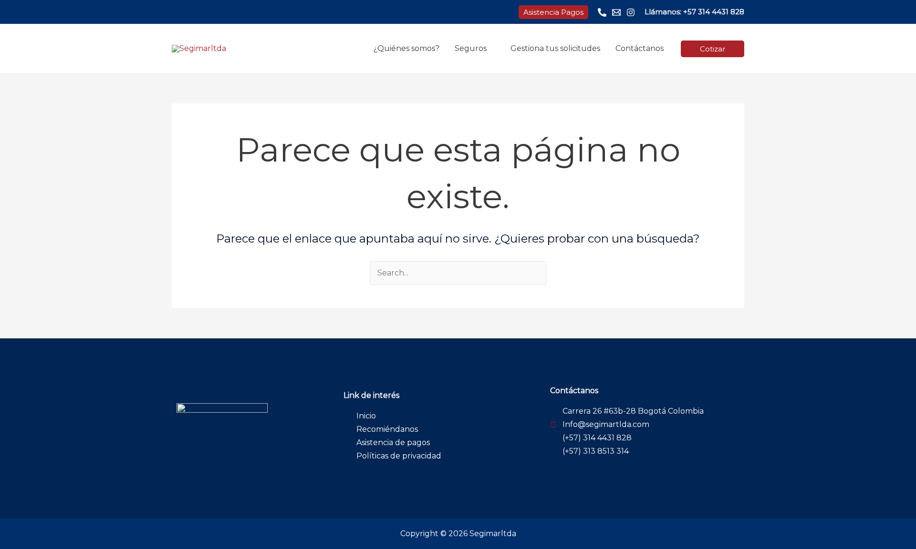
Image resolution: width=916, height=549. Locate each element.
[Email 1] (616, 12)
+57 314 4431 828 (713, 11)
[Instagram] (630, 12)
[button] (553, 12)
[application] (491, 48)
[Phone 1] (602, 12)
